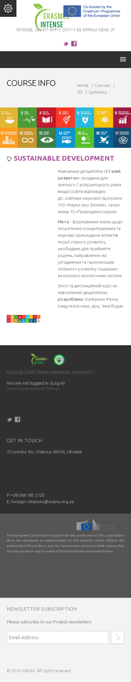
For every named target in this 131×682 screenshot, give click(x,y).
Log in (57, 383)
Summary (98, 92)
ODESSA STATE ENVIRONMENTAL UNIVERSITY (51, 372)
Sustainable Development (64, 158)
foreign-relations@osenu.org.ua (42, 501)
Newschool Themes (42, 389)
